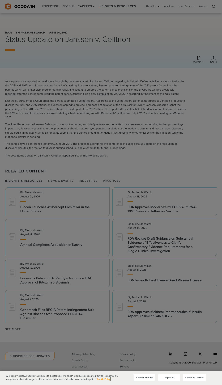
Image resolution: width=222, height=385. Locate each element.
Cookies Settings (144, 377)
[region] (111, 378)
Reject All (169, 377)
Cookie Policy (103, 379)
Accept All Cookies (194, 377)
